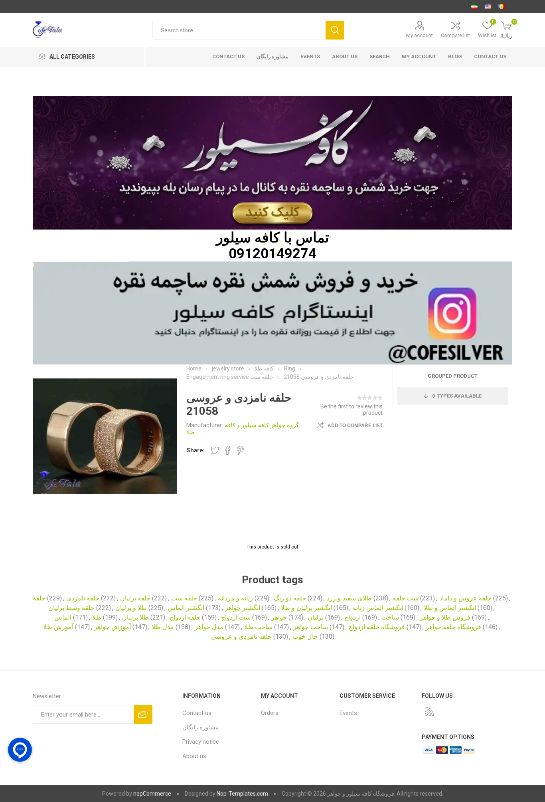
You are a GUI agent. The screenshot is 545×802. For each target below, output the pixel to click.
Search (335, 30)
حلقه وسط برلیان (71, 608)
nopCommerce (152, 793)
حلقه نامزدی (82, 598)
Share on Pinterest (240, 450)
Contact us (490, 56)
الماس (62, 617)
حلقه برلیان (135, 598)
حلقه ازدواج (185, 617)
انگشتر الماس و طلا (450, 608)
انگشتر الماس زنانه (378, 608)
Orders (269, 713)
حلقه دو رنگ (290, 598)
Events (310, 56)
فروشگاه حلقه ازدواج (377, 627)
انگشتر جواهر (242, 608)
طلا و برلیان (131, 608)
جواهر (279, 617)
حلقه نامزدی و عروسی (241, 636)
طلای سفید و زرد (349, 598)
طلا (96, 617)
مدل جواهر (209, 627)
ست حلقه (406, 598)
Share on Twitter (215, 450)
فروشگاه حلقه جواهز (453, 627)
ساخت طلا (258, 627)
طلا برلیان (135, 617)
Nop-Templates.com (242, 793)
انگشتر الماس (186, 608)
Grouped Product (453, 376)
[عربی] (501, 6)
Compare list (455, 35)
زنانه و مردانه (235, 598)
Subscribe (143, 714)
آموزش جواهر (112, 627)
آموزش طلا (58, 627)
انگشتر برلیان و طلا (306, 608)
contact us (228, 56)
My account (419, 35)
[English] (488, 6)
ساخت (390, 617)
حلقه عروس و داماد (465, 598)
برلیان (316, 617)
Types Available (457, 396)
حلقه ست (184, 598)
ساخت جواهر (310, 627)
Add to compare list (355, 425)
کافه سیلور (248, 238)
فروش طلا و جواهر (445, 617)
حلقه (39, 598)
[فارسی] (474, 6)
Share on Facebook (227, 450)
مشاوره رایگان (272, 56)
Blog (455, 56)
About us (344, 56)
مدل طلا (163, 627)
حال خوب (305, 636)
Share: (195, 450)
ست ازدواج (236, 617)
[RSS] (429, 711)
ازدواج (352, 617)
